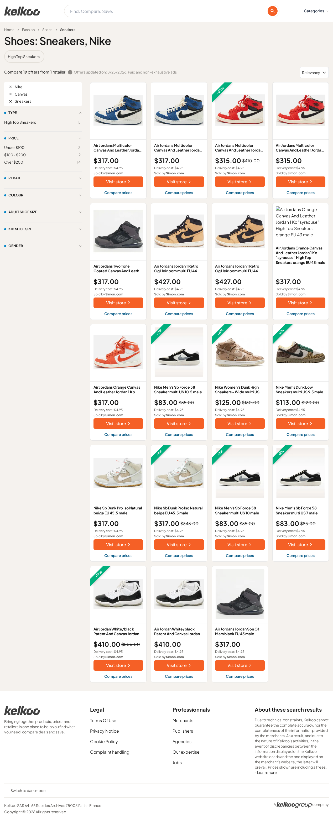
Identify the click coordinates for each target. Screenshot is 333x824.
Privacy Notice (104, 731)
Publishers (183, 731)
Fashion (28, 30)
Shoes (47, 30)
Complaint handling (109, 752)
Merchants (183, 720)
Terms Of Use (103, 720)
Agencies (182, 741)
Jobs (177, 762)
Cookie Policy (104, 741)
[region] (166, 56)
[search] (273, 11)
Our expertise (186, 752)
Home (9, 30)
